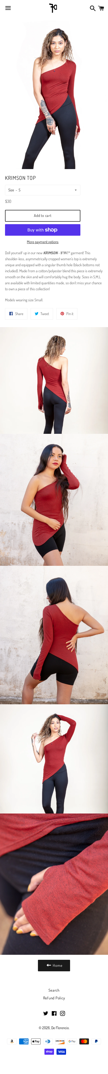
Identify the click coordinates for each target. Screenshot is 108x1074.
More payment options (43, 241)
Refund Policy (54, 998)
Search (54, 990)
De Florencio (60, 1027)
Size (11, 190)
